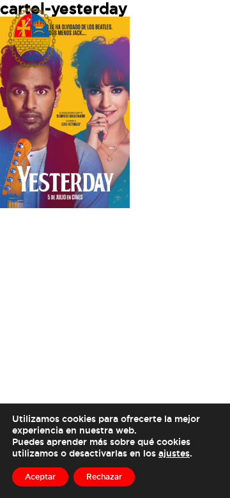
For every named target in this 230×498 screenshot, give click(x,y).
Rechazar (104, 476)
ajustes (174, 453)
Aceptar (40, 476)
